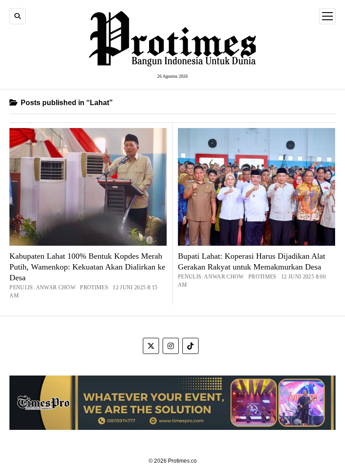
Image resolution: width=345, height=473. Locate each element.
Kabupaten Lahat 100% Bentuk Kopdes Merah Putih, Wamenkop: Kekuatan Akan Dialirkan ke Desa (87, 267)
